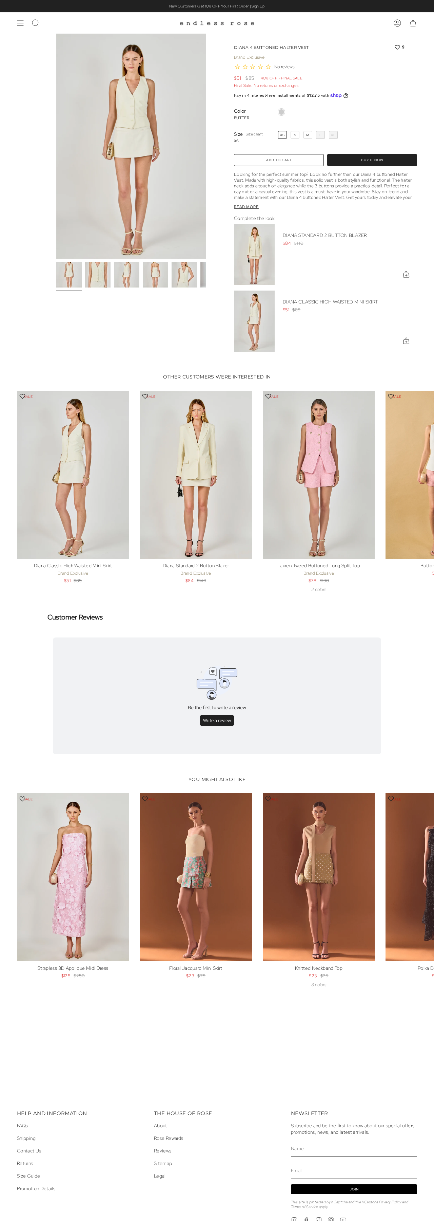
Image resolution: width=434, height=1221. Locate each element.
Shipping (26, 1138)
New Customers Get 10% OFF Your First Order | (217, 6)
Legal (160, 1175)
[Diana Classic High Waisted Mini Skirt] (254, 321)
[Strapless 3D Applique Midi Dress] (73, 877)
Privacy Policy (390, 1202)
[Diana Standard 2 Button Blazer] (254, 254)
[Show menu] (20, 23)
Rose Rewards (168, 1138)
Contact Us (29, 1150)
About (160, 1125)
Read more (246, 207)
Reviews (163, 1150)
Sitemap (163, 1163)
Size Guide (28, 1175)
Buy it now (372, 160)
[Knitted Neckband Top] (319, 877)
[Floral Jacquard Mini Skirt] (196, 877)
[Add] (406, 274)
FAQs (22, 1125)
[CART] (413, 23)
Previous (56, 146)
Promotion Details (36, 1188)
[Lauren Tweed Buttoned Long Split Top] (319, 475)
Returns (25, 1163)
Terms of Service (304, 1206)
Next (424, 486)
